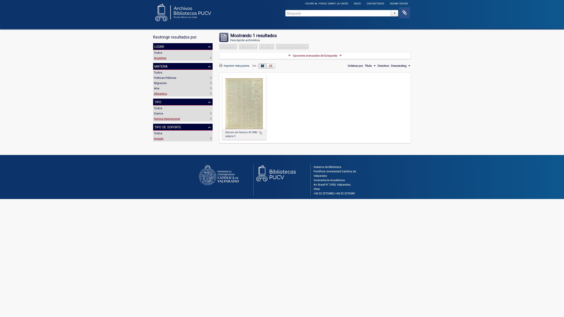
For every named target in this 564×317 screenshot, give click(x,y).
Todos (158, 52)
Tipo (157, 101)
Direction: (384, 65)
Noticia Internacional (167, 118)
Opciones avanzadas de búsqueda (315, 55)
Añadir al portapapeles (260, 133)
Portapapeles (404, 12)
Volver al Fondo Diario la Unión (326, 3)
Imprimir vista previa (236, 65)
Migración (160, 83)
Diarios (158, 113)
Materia (161, 66)
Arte (156, 88)
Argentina (160, 58)
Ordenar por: (356, 65)
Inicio (357, 3)
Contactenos (375, 3)
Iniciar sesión (399, 3)
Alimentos (160, 93)
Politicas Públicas (165, 77)
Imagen (158, 138)
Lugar (159, 46)
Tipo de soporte (167, 126)
